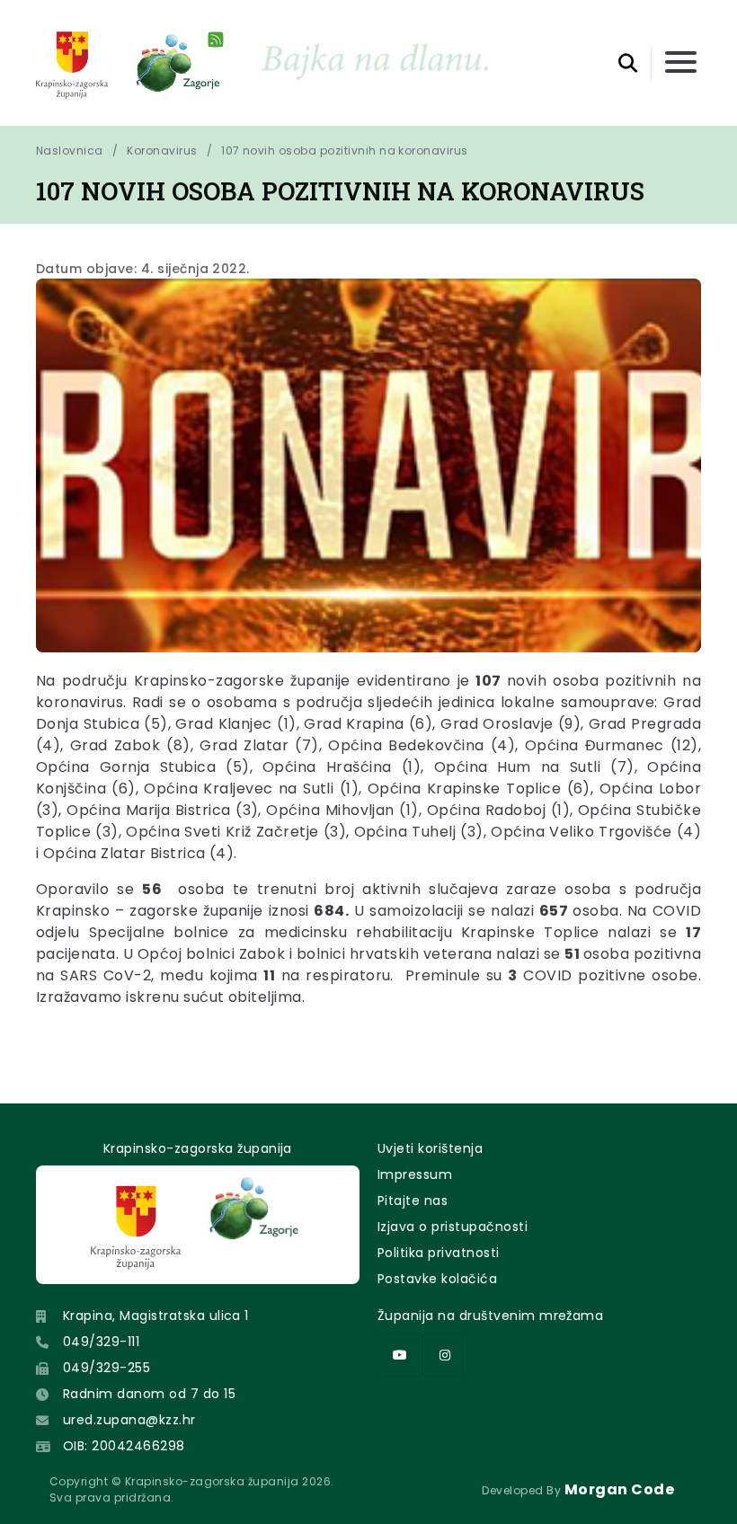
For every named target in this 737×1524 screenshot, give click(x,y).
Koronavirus (162, 150)
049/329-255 (106, 1368)
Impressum (414, 1174)
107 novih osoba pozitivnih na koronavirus (344, 150)
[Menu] (681, 63)
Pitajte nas (412, 1200)
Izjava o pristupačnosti (452, 1227)
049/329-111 (101, 1342)
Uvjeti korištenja (430, 1148)
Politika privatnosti (438, 1253)
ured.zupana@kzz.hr (129, 1420)
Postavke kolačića (437, 1279)
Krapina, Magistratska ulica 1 (156, 1316)
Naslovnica (69, 150)
